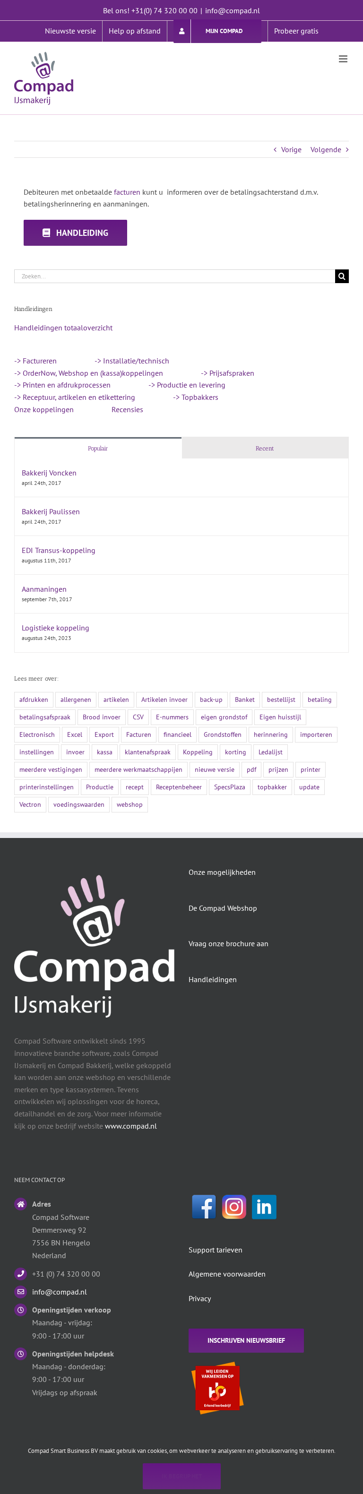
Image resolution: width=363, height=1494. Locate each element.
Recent (265, 448)
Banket (245, 699)
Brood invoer (102, 716)
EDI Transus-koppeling (58, 550)
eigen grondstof (224, 716)
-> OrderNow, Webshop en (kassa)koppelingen (88, 373)
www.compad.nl (131, 1126)
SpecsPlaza (229, 786)
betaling (320, 699)
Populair (98, 448)
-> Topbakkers (195, 397)
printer (310, 769)
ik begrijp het (182, 1476)
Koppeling (198, 751)
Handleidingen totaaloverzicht (63, 327)
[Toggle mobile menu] (344, 59)
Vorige (291, 149)
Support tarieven (215, 1249)
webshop (130, 804)
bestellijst (281, 699)
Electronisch (37, 734)
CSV (138, 716)
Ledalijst (271, 751)
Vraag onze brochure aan (228, 943)
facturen (127, 192)
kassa (104, 751)
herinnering (271, 734)
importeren (316, 734)
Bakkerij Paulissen (51, 511)
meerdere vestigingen (50, 769)
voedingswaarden (78, 804)
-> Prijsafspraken (227, 373)
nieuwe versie (214, 769)
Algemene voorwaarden (227, 1273)
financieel (177, 734)
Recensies (127, 409)
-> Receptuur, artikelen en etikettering (74, 397)
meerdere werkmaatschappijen (138, 769)
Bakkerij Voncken (49, 472)
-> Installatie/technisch (132, 360)
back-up (211, 699)
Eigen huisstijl (280, 716)
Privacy (200, 1298)
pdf (251, 769)
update (309, 786)
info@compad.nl (232, 10)
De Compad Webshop (223, 908)
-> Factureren (35, 360)
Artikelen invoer (164, 699)
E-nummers (172, 716)
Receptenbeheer (179, 786)
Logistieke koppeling (55, 627)
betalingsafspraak (44, 716)
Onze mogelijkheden (222, 872)
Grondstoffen (223, 734)
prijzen (278, 769)
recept (135, 786)
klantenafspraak (148, 751)
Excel (74, 734)
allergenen (75, 699)
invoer (75, 751)
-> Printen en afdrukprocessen (62, 384)
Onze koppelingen (44, 409)
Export (104, 734)
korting (235, 751)
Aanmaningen (44, 589)
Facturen (138, 734)
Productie (99, 786)
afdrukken (33, 699)
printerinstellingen (46, 786)
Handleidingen (213, 979)
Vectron (30, 804)
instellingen (36, 751)
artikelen (116, 699)
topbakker (272, 786)
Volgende (326, 149)
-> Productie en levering (186, 384)
